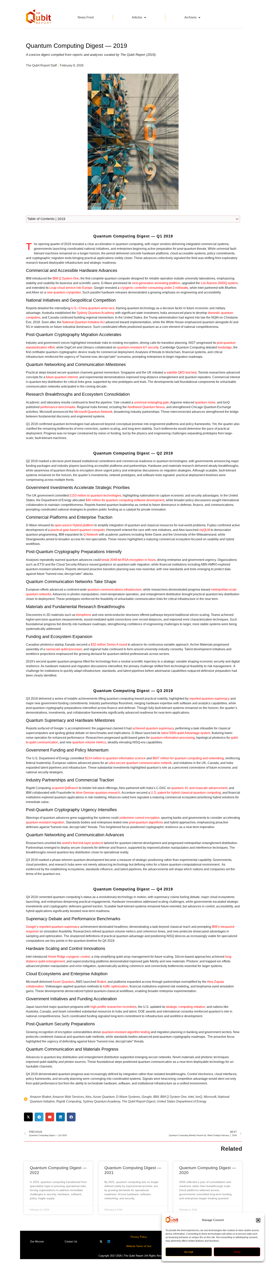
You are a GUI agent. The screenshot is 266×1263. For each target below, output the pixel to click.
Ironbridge (225, 347)
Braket (101, 981)
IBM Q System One (66, 278)
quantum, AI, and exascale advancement (199, 788)
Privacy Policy (138, 1236)
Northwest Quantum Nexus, (147, 407)
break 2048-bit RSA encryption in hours (128, 559)
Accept (188, 1251)
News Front (86, 17)
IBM (156, 1096)
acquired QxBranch (65, 788)
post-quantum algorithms (146, 822)
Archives (190, 17)
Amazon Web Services (68, 1096)
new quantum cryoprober (64, 292)
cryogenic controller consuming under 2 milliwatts (154, 287)
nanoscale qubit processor (64, 649)
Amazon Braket (40, 1096)
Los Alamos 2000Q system (219, 283)
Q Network (90, 534)
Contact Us (71, 1241)
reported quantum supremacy (209, 698)
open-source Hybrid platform (74, 525)
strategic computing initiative (185, 1006)
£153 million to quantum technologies (95, 495)
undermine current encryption (139, 817)
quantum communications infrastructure (114, 589)
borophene (83, 614)
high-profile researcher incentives (114, 1006)
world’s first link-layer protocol (82, 843)
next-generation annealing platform (156, 283)
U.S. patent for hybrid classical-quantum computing (186, 792)
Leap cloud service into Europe (70, 287)
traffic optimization (115, 986)
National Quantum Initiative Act (83, 322)
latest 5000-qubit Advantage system (185, 733)
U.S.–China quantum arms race (93, 308)
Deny (237, 1251)
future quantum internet (62, 377)
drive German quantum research (98, 792)
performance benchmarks (57, 407)
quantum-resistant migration (45, 822)
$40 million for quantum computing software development (125, 500)
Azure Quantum (63, 981)
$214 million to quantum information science (115, 758)
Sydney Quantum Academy (95, 312)
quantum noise (205, 402)
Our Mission (37, 1241)
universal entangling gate (151, 402)
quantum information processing (173, 737)
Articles (137, 17)
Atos (88, 1096)
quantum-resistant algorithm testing (126, 1032)
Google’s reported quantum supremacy (52, 926)
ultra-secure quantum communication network (140, 763)
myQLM (204, 530)
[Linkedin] (108, 1241)
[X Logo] (101, 1241)
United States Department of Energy (181, 1101)
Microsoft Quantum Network (93, 411)
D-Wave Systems (128, 1096)
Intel (191, 1096)
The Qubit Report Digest (138, 1101)
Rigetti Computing (68, 1101)
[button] (258, 1220)
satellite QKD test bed (181, 372)
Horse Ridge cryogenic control (69, 956)
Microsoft (210, 1096)
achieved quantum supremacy (153, 728)
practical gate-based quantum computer (77, 530)
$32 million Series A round (109, 644)
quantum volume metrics (89, 742)
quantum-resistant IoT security (138, 347)
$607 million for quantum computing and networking (188, 758)
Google (147, 1096)
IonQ (199, 1096)
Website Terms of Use (138, 1246)
